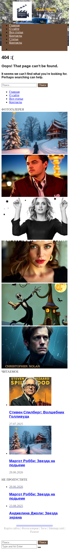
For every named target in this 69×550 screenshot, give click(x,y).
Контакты (15, 35)
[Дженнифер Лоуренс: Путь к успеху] (34, 219)
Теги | (44, 528)
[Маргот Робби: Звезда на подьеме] (34, 133)
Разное (34, 531)
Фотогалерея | (31, 528)
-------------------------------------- (34, 524)
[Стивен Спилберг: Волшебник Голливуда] (38, 392)
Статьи (13, 39)
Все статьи (16, 32)
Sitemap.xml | (57, 528)
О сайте (14, 28)
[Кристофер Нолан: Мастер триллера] (34, 347)
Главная (14, 25)
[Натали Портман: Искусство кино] (34, 262)
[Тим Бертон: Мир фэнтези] (34, 304)
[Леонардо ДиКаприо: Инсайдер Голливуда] (34, 176)
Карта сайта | (13, 528)
